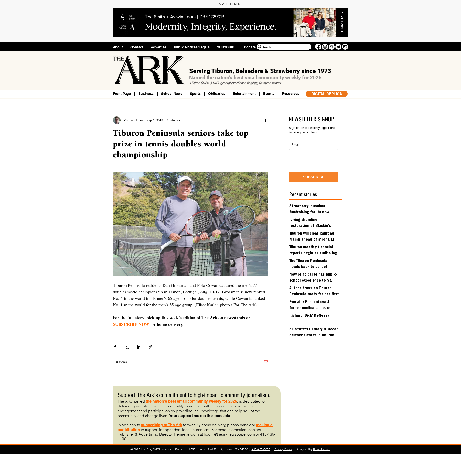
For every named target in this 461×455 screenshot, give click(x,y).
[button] (290, 94)
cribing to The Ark (166, 425)
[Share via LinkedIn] (138, 347)
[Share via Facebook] (115, 347)
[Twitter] (338, 47)
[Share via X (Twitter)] (127, 347)
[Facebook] (318, 47)
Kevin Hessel (321, 449)
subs (145, 425)
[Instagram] (325, 47)
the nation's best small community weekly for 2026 (191, 401)
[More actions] (265, 120)
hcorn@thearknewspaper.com (229, 434)
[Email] (345, 47)
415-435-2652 (261, 449)
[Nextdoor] (332, 47)
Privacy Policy (283, 449)
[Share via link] (150, 347)
